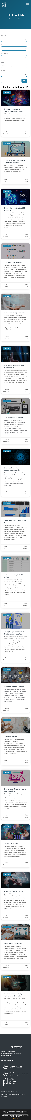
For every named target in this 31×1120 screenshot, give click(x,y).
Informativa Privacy (6, 1113)
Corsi (16, 19)
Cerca (20, 19)
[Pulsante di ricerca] (24, 81)
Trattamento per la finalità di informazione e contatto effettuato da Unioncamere (16, 1113)
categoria (4, 71)
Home (10, 19)
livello (3, 45)
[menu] (27, 4)
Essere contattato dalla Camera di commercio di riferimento (15, 1114)
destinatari (4, 53)
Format (3, 36)
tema (2, 62)
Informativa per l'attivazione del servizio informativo (20, 1115)
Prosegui (15, 1118)
